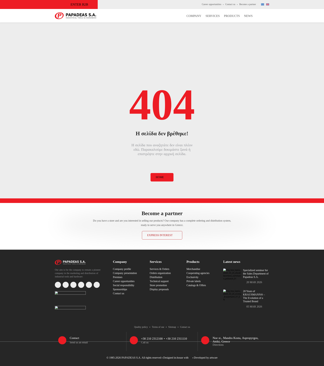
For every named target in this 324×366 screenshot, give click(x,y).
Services (213, 16)
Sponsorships (120, 289)
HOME (160, 177)
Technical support (159, 281)
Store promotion (158, 285)
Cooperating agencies (197, 273)
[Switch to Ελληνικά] (262, 4)
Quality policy (141, 327)
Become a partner (247, 4)
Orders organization (160, 273)
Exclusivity (192, 277)
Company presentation (125, 273)
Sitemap (172, 327)
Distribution (156, 277)
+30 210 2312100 (152, 338)
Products (232, 16)
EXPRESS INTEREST (160, 235)
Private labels (193, 281)
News (248, 16)
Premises (117, 277)
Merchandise (193, 269)
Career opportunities (211, 4)
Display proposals (159, 289)
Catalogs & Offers (196, 285)
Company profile (122, 269)
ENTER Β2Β (79, 4)
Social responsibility (123, 285)
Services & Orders (159, 269)
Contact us (230, 4)
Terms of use (158, 327)
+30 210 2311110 (176, 338)
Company (193, 16)
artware (214, 357)
